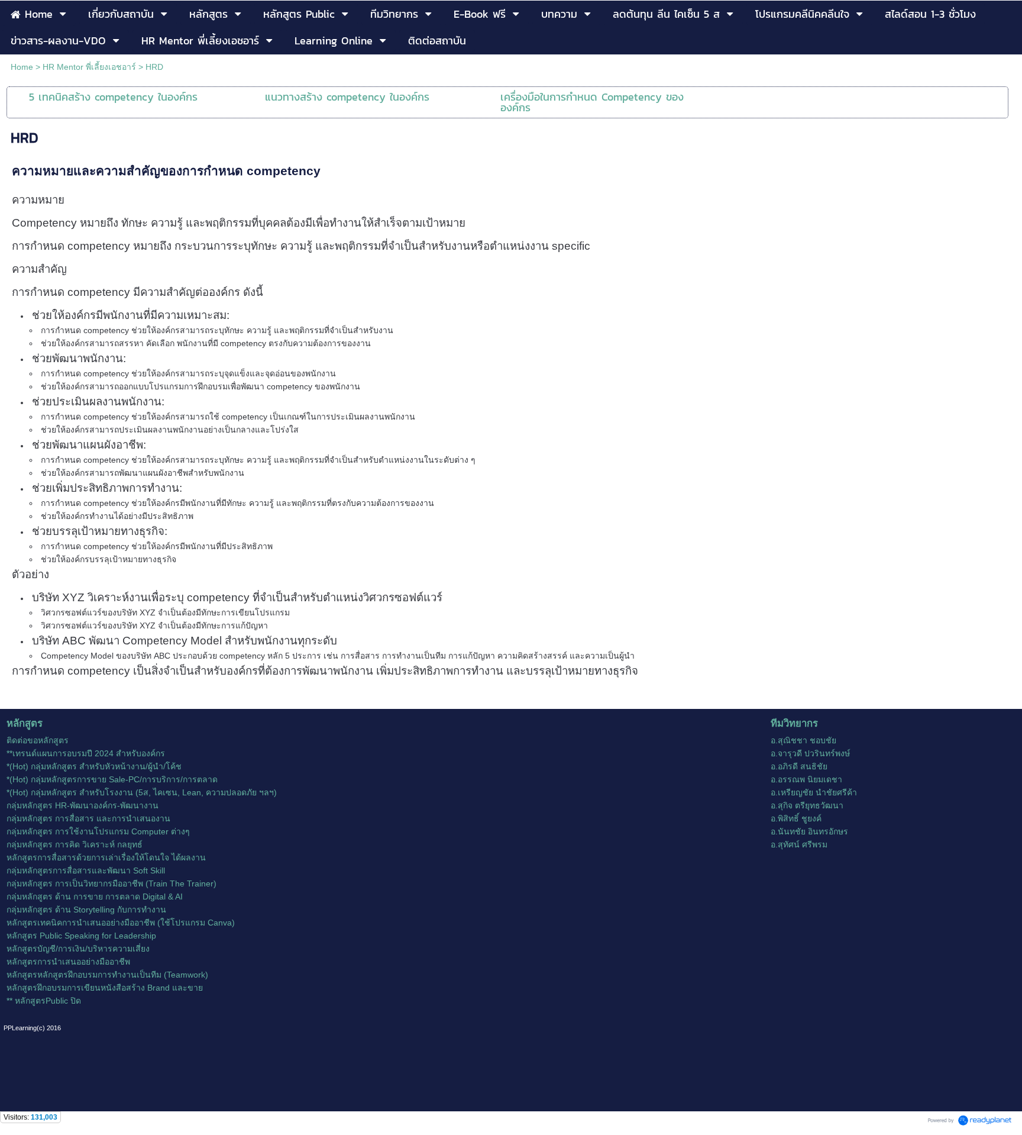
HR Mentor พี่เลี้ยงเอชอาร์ (89, 67)
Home (22, 67)
